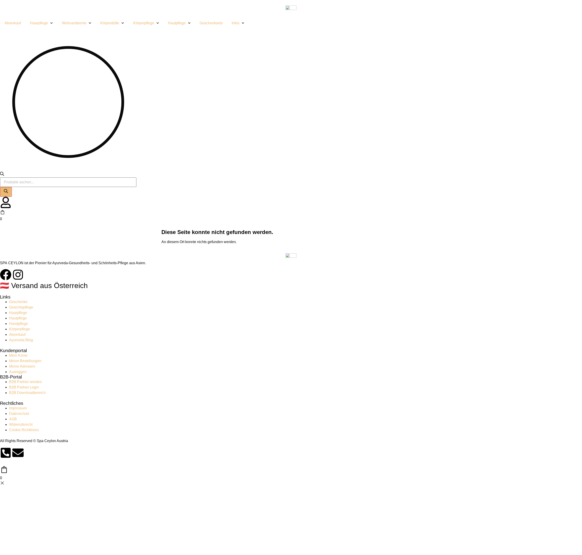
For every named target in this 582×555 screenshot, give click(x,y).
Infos (235, 23)
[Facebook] (5, 274)
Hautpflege (177, 23)
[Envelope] (18, 452)
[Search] (6, 192)
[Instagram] (18, 274)
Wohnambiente (74, 23)
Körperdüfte (109, 23)
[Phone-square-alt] (5, 452)
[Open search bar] (2, 175)
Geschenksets (211, 23)
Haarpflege (39, 23)
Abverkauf (13, 23)
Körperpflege (143, 23)
